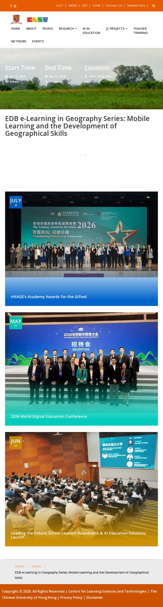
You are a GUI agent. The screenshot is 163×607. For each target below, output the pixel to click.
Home (15, 28)
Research (67, 28)
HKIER (73, 5)
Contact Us (114, 5)
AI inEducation (91, 30)
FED (84, 5)
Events (38, 41)
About (31, 28)
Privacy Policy (71, 597)
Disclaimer (94, 597)
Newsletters (136, 5)
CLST (59, 5)
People (47, 28)
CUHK (97, 5)
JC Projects (115, 28)
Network (18, 41)
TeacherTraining (140, 30)
